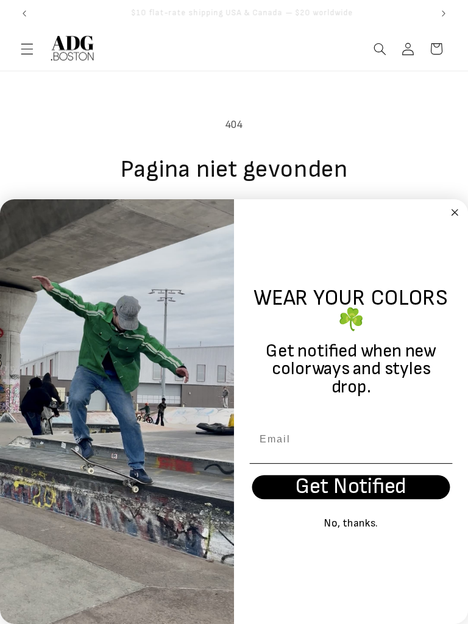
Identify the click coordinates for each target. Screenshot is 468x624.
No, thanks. (351, 523)
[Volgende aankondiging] (443, 13)
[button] (27, 49)
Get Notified (351, 487)
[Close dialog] (455, 212)
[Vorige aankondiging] (24, 13)
